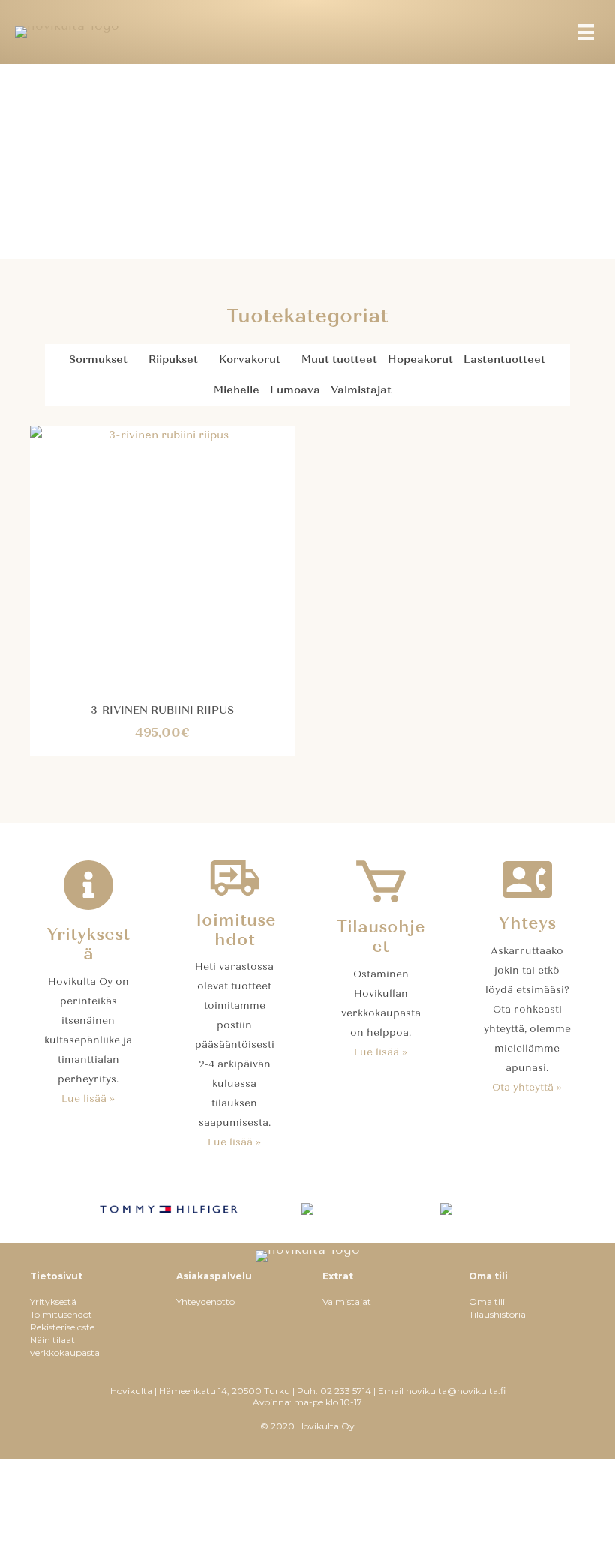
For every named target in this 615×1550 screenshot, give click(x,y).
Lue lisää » (88, 1099)
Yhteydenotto (205, 1301)
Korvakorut (249, 359)
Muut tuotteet (339, 359)
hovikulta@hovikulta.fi (456, 1390)
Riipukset (173, 359)
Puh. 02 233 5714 (334, 1390)
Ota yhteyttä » (527, 1088)
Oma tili (487, 1301)
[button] (135, 360)
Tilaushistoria (497, 1314)
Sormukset (98, 359)
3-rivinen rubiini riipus (162, 710)
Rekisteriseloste (62, 1327)
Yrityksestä (53, 1301)
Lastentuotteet (504, 359)
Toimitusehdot (61, 1314)
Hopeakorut (420, 359)
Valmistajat (361, 390)
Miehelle (237, 390)
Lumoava (295, 390)
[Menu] (586, 32)
